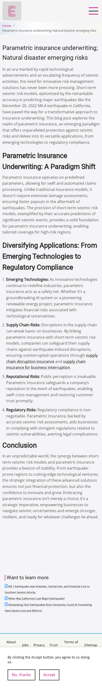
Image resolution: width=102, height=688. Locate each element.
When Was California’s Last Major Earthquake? (36, 598)
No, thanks (21, 674)
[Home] (11, 10)
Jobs (25, 645)
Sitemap (90, 645)
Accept (49, 675)
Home (6, 26)
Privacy (39, 645)
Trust (53, 645)
